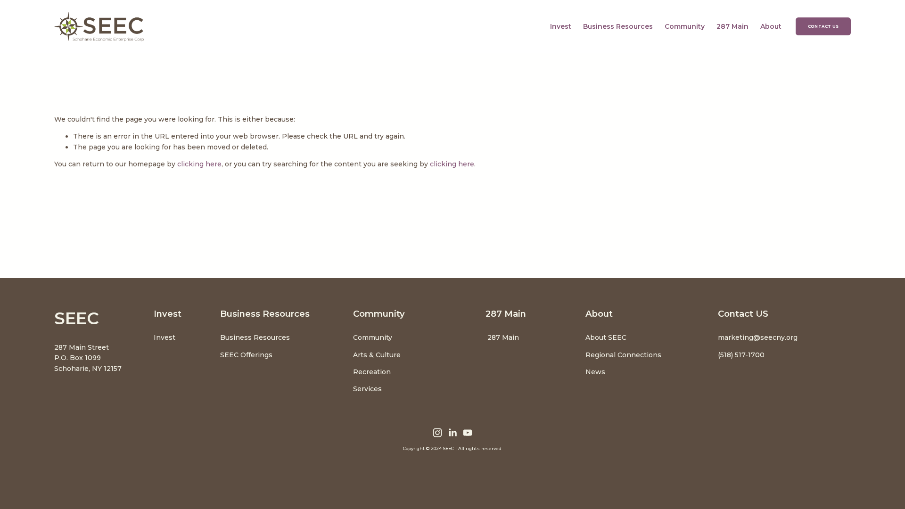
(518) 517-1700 (741, 355)
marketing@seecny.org (758, 337)
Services (367, 389)
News (595, 372)
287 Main (732, 26)
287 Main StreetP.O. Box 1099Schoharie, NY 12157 (88, 358)
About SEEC (606, 337)
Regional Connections (623, 355)
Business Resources (255, 337)
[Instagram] (437, 432)
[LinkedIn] (452, 432)
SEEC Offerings (246, 355)
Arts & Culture (377, 355)
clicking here (199, 164)
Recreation (372, 372)
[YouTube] (467, 432)
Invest (164, 337)
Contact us (823, 26)
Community (372, 337)
